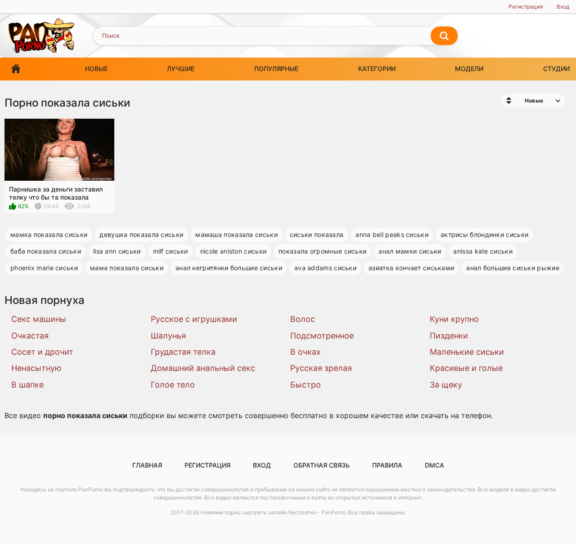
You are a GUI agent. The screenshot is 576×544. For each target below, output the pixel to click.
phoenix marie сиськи (44, 268)
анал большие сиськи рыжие (512, 268)
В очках (305, 352)
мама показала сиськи (126, 268)
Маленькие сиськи (467, 352)
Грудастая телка (183, 352)
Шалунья (168, 335)
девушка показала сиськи (141, 234)
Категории (377, 68)
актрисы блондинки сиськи (484, 234)
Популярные (276, 68)
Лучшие (180, 68)
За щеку (446, 384)
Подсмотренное (322, 335)
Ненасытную (36, 368)
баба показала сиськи (45, 251)
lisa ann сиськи (117, 251)
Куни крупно (454, 319)
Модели (469, 68)
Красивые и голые (466, 368)
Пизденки (449, 335)
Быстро (305, 384)
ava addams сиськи (325, 268)
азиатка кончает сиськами (411, 268)
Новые (96, 68)
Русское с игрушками (194, 319)
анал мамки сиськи (409, 251)
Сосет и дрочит (42, 352)
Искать (444, 36)
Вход (563, 6)
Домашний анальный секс (203, 368)
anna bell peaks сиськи (392, 234)
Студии (556, 68)
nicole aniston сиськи (233, 251)
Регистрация (525, 6)
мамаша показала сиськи (236, 234)
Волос (302, 319)
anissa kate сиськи (482, 251)
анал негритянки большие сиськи (229, 268)
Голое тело (173, 384)
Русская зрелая (321, 368)
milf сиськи (170, 251)
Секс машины (38, 319)
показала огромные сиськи (322, 251)
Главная (15, 69)
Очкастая (30, 335)
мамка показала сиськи (48, 234)
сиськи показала (317, 234)
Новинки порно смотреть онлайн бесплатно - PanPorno (273, 512)
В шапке (27, 384)
